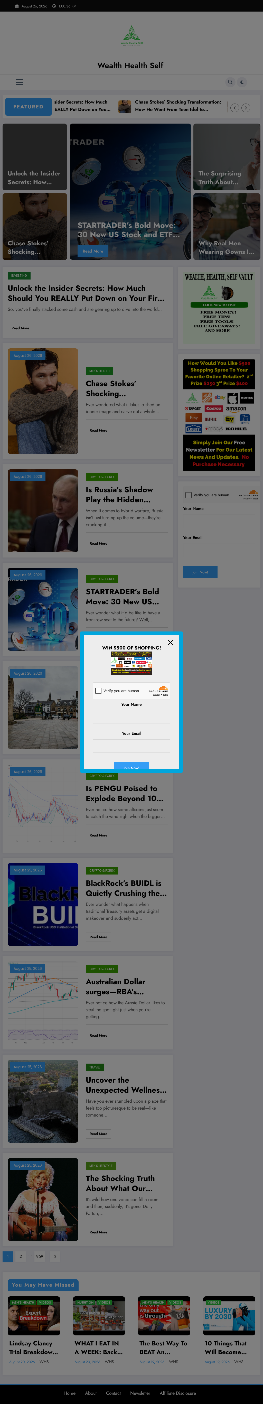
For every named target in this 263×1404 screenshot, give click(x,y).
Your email (131, 733)
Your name (131, 704)
